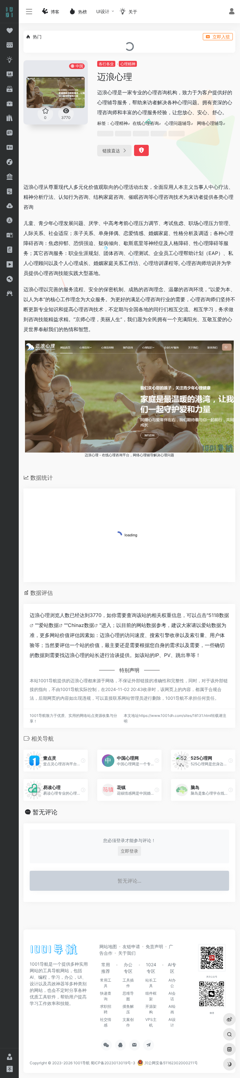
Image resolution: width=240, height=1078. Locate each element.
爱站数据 (49, 625)
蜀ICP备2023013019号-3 (113, 1063)
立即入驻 (221, 36)
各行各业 (106, 63)
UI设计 (102, 11)
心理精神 (127, 63)
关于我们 (127, 953)
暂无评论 (45, 812)
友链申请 (131, 946)
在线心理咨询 (145, 123)
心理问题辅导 (178, 123)
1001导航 (81, 1063)
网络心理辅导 (210, 123)
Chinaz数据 (81, 625)
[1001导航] (54, 951)
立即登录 (129, 851)
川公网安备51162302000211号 (170, 1063)
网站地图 (108, 946)
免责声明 (154, 946)
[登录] (231, 12)
